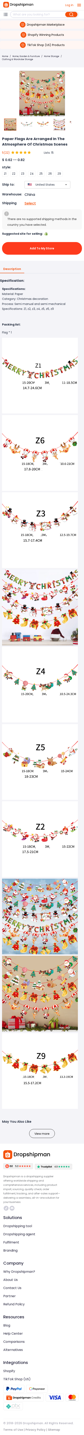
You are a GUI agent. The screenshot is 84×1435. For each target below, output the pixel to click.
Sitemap (54, 1430)
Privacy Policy (35, 1430)
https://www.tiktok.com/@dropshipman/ (7, 1208)
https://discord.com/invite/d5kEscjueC (12, 1208)
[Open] (66, 184)
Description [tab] (12, 269)
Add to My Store (42, 248)
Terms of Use (13, 1430)
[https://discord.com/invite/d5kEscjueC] (12, 1208)
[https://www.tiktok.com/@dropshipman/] (6, 1208)
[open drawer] (79, 5)
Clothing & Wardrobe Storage (17, 59)
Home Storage (51, 56)
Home (5, 56)
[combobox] (41, 184)
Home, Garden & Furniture (26, 56)
